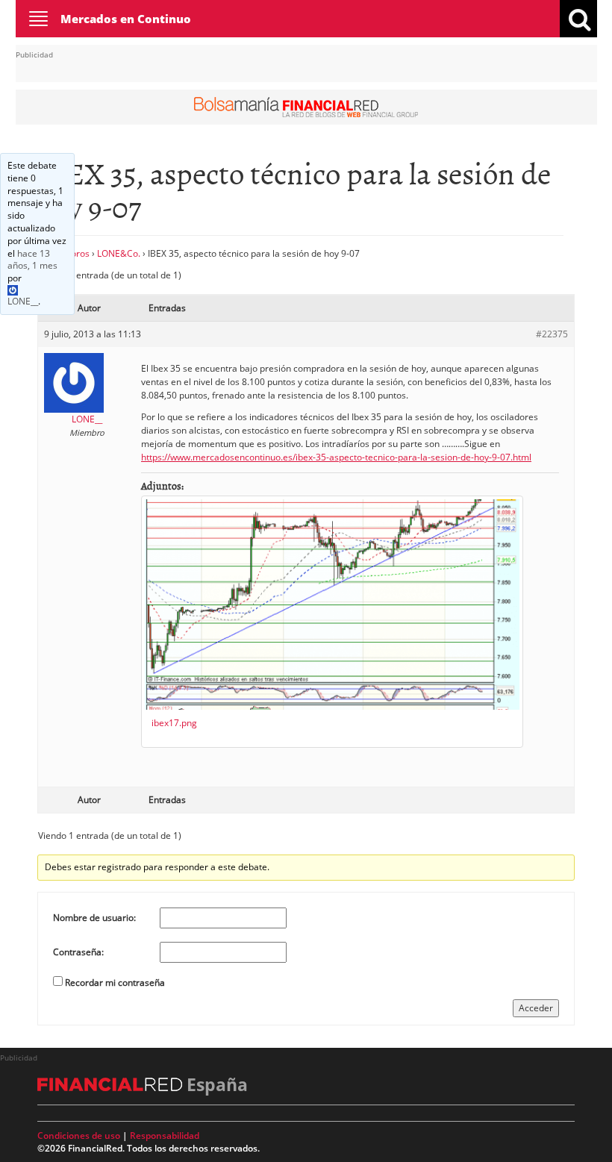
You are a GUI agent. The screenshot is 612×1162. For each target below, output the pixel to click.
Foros (78, 253)
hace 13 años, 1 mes (32, 259)
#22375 (552, 334)
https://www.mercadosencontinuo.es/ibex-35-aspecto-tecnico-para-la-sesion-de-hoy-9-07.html (336, 457)
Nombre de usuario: (94, 917)
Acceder (536, 1008)
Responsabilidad (164, 1135)
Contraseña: (78, 952)
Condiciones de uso (78, 1135)
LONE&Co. (118, 253)
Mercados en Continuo (125, 18)
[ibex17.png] (332, 604)
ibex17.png (174, 722)
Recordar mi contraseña (115, 982)
